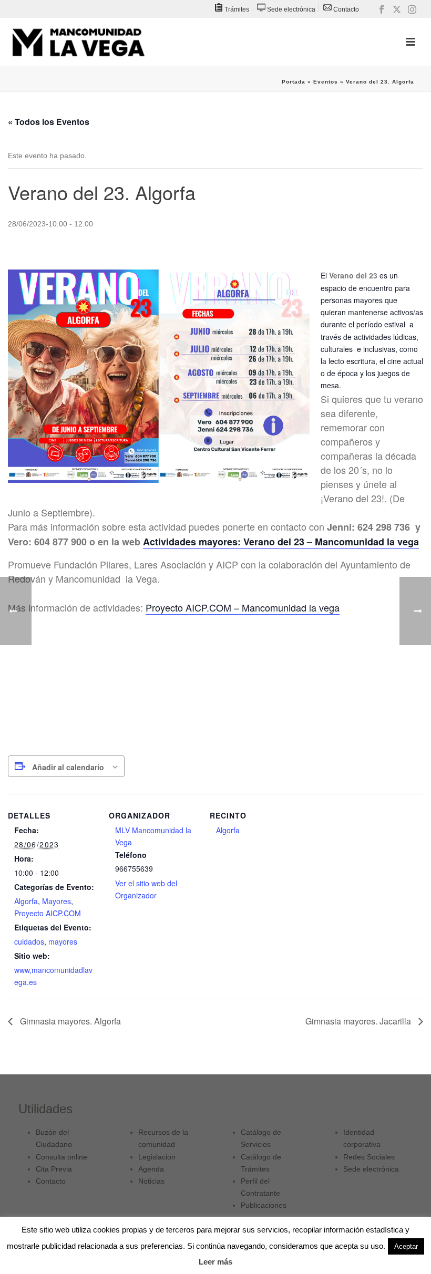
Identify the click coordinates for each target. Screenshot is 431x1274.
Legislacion (157, 1157)
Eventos (325, 82)
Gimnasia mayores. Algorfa (69, 1021)
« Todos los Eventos (48, 122)
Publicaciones (263, 1205)
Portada (293, 82)
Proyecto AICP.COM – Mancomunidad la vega (243, 607)
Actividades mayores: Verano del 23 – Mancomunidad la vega (281, 541)
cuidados (29, 941)
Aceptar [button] (406, 1246)
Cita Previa (54, 1169)
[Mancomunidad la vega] (78, 42)
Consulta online (61, 1157)
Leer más (215, 1261)
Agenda (151, 1169)
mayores (62, 941)
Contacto (51, 1181)
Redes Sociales (369, 1157)
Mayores (56, 901)
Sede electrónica (371, 1169)
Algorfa (26, 901)
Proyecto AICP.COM (47, 913)
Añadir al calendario (68, 767)
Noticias (151, 1181)
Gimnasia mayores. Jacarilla (359, 1021)
